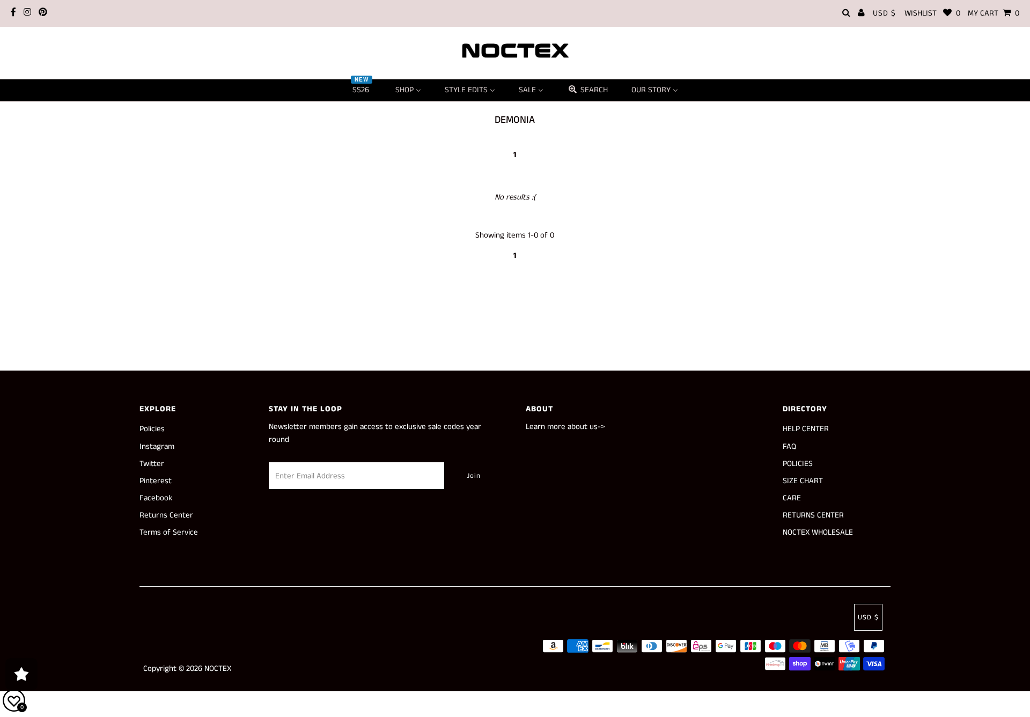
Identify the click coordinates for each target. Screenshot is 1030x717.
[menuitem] (362, 90)
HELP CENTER (806, 428)
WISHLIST (932, 13)
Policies (152, 428)
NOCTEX (217, 668)
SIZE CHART (803, 480)
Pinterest (155, 480)
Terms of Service (168, 532)
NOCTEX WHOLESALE (818, 532)
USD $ (884, 13)
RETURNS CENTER (813, 515)
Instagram (156, 446)
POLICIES (798, 463)
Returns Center (166, 515)
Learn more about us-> (565, 426)
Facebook (155, 498)
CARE (792, 498)
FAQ (789, 446)
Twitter (151, 463)
